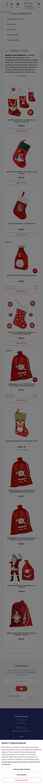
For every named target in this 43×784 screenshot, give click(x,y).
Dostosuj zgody (21, 775)
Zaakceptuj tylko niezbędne (21, 769)
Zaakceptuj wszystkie (21, 780)
